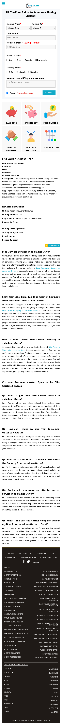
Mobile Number (23, 42)
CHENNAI (7, 676)
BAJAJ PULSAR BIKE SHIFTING (14, 637)
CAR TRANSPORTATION (50, 579)
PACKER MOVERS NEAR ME (49, 650)
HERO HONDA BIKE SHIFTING (14, 641)
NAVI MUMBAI (9, 704)
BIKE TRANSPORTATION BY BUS (47, 583)
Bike (19, 60)
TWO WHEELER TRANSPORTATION (46, 590)
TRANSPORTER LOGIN (48, 557)
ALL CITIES (54, 712)
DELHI (6, 680)
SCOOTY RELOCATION (12, 606)
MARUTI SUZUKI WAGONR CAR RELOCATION (47, 630)
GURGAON (7, 669)
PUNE (6, 696)
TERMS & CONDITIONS (28, 557)
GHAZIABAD (53, 681)
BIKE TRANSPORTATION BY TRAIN (46, 587)
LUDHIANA (54, 704)
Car (11, 60)
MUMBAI (7, 688)
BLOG (32, 553)
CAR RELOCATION (10, 645)
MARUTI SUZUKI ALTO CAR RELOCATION (48, 605)
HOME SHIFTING (10, 583)
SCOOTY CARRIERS (10, 610)
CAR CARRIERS (9, 590)
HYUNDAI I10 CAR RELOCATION (47, 615)
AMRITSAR (54, 700)
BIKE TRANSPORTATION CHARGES (46, 634)
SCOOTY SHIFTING (10, 579)
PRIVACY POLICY (10, 557)
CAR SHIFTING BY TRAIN (12, 587)
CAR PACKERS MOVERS (50, 571)
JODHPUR (7, 708)
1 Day (12, 72)
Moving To (37, 23)
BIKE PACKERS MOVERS (12, 653)
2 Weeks (33, 72)
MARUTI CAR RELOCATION (13, 618)
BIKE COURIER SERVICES (12, 657)
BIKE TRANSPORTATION (12, 575)
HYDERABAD (53, 685)
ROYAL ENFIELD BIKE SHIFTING (15, 598)
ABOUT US (23, 553)
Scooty (28, 60)
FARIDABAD (54, 677)
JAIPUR (55, 692)
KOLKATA (7, 692)
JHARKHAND (53, 708)
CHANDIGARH (53, 673)
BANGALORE (8, 672)
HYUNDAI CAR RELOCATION (14, 622)
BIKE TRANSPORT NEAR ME (48, 642)
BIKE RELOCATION (10, 649)
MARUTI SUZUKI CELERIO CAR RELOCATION (47, 624)
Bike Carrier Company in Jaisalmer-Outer (20, 310)
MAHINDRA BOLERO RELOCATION (16, 630)
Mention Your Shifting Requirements (25, 78)
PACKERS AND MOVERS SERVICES (46, 658)
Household (41, 60)
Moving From (13, 23)
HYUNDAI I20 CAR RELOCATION (47, 619)
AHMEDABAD (53, 669)
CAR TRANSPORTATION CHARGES (46, 638)
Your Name (12, 33)
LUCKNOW (54, 696)
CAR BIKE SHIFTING (10, 571)
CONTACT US (42, 553)
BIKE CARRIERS (9, 594)
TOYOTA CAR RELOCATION (48, 594)
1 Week (22, 72)
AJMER (6, 711)
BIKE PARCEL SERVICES (50, 654)
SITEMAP (36, 562)
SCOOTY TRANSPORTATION (14, 602)
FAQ (52, 553)
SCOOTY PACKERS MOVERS (13, 614)
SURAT (6, 700)
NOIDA (6, 684)
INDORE (55, 688)
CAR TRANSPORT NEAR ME (49, 646)
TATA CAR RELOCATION (12, 626)
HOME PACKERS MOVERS (49, 575)
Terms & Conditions (25, 93)
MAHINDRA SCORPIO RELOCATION (16, 633)
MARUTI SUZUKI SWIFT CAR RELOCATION (48, 610)
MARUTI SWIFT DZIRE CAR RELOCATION (49, 599)
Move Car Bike (44, 6)
